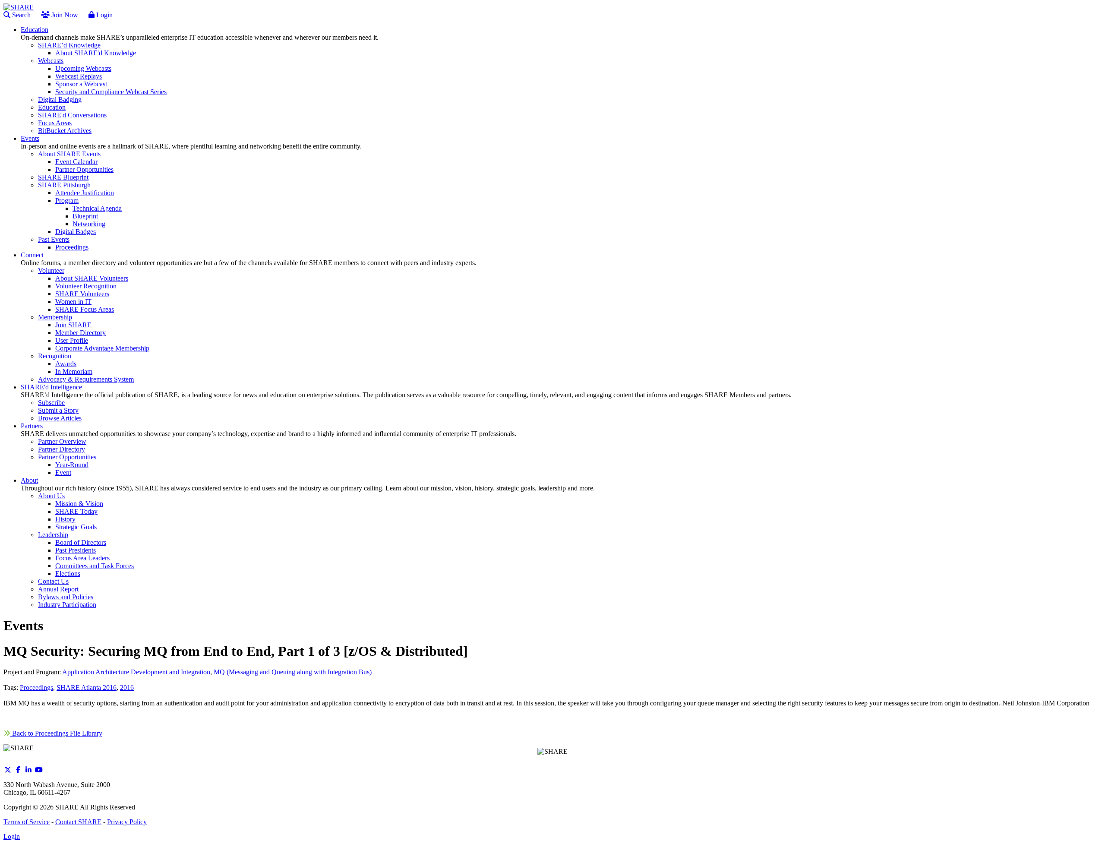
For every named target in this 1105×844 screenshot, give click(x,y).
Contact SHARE (78, 821)
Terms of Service (26, 821)
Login (104, 15)
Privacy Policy (127, 821)
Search (20, 15)
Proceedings (36, 687)
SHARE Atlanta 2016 (87, 687)
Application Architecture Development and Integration (136, 672)
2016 (127, 687)
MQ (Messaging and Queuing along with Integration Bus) (293, 672)
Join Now (64, 15)
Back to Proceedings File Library (56, 733)
